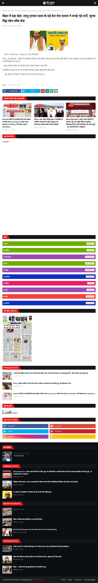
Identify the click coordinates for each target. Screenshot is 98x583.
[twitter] (25, 431)
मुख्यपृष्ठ (4, 11)
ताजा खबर (10, 85)
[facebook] (25, 426)
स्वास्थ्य (47, 303)
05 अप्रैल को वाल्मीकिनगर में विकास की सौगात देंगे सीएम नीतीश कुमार (32, 492)
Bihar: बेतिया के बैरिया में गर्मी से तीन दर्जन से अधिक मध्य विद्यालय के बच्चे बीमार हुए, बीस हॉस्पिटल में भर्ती (42, 383)
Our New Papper (90, 580)
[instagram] (25, 437)
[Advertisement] (49, 214)
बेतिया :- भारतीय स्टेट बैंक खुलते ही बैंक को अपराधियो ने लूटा (29, 567)
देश (15, 85)
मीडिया (47, 283)
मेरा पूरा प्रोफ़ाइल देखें (19, 456)
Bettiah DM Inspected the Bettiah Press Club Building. (35, 529)
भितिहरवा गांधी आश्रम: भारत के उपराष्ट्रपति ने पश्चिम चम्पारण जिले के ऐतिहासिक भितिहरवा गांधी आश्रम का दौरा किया (45, 482)
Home (63, 580)
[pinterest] (73, 431)
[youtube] (73, 426)
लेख (47, 290)
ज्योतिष (47, 250)
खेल (47, 244)
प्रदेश (9, 11)
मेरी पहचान (7, 26)
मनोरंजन (47, 277)
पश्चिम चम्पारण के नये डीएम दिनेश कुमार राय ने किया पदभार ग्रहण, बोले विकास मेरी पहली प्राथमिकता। (41, 546)
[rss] (73, 437)
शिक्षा (47, 296)
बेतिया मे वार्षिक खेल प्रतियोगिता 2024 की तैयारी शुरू (27, 519)
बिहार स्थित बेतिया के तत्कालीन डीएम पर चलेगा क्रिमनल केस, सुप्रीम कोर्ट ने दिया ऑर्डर (37, 557)
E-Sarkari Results (37, 580)
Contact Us (78, 580)
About (70, 580)
